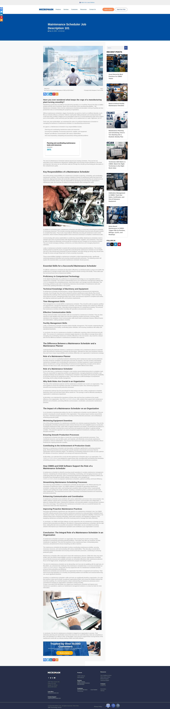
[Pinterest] (53, 94)
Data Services (80, 684)
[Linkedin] (50, 94)
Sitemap (102, 690)
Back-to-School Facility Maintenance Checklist (116, 104)
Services (66, 9)
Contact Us (92, 9)
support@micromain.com (54, 698)
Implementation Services (83, 683)
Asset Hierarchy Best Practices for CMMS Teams (116, 76)
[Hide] (0, 22)
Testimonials (80, 691)
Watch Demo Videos (105, 677)
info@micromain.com (53, 692)
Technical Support (104, 680)
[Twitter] (47, 94)
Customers (74, 9)
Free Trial (102, 675)
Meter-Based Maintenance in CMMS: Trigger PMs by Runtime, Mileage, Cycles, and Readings (117, 230)
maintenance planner (50, 359)
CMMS (45, 282)
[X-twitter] (112, 244)
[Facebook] (44, 94)
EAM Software (80, 677)
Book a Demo (108, 675)
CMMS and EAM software (69, 399)
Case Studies (94, 689)
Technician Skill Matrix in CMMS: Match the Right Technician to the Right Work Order (117, 165)
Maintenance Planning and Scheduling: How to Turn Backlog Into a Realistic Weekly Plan (117, 134)
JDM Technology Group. (55, 707)
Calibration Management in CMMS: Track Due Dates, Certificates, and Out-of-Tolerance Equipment (117, 197)
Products (58, 9)
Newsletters (103, 689)
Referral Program (104, 678)
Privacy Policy (98, 706)
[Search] (126, 48)
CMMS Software (81, 676)
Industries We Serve (82, 689)
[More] (57, 94)
